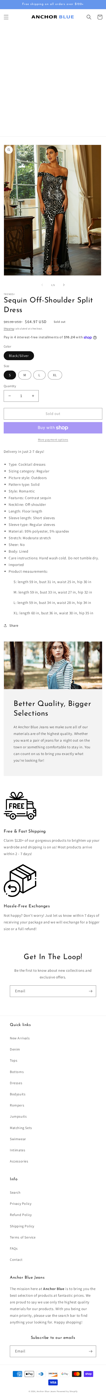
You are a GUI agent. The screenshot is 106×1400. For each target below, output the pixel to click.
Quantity (10, 386)
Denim (15, 1049)
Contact (16, 1259)
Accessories (19, 1161)
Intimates (17, 1150)
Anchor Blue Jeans (46, 1391)
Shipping (9, 328)
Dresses (16, 1083)
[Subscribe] (90, 991)
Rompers (17, 1105)
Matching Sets (21, 1128)
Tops (13, 1060)
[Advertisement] (53, 80)
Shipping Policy (22, 1226)
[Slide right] (63, 284)
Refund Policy (21, 1214)
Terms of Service (23, 1237)
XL (55, 375)
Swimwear (18, 1139)
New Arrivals (20, 1038)
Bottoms (17, 1072)
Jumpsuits (18, 1116)
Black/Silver (19, 355)
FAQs (14, 1248)
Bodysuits (17, 1094)
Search (15, 1192)
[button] (6, 17)
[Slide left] (42, 284)
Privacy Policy (20, 1203)
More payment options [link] (53, 439)
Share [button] (13, 625)
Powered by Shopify (67, 1391)
